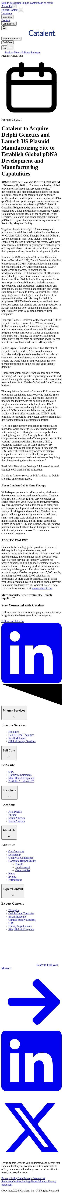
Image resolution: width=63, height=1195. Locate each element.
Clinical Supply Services (22, 741)
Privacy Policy (9, 1178)
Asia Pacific (15, 811)
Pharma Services (11, 38)
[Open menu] (10, 47)
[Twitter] (31, 1156)
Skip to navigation (11, 2)
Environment (22, 867)
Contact (5, 20)
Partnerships (15, 879)
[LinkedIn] (31, 1089)
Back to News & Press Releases (22, 52)
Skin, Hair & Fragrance (21, 778)
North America (16, 821)
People (19, 864)
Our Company (16, 851)
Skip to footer (45, 2)
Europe (12, 814)
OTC (11, 771)
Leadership (14, 854)
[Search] (4, 28)
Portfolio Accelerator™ (21, 781)
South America (16, 817)
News (11, 873)
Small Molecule (17, 738)
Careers (7, 17)
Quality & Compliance (20, 857)
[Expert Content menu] (21, 10)
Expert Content (10, 9)
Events (12, 876)
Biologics (13, 731)
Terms (34, 1181)
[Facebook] (4, 1095)
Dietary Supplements (19, 774)
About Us (6, 6)
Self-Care (7, 42)
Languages (8, 23)
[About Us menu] (14, 6)
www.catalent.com (42, 588)
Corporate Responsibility (22, 860)
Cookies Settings (21, 1181)
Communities (22, 870)
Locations (6, 13)
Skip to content (30, 2)
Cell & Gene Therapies (21, 734)
